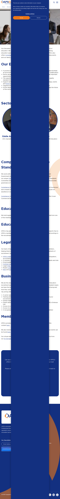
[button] (54, 2)
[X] (50, 495)
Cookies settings (30, 13)
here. (9, 332)
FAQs (8, 266)
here (8, 325)
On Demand (7, 339)
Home (3, 6)
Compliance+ (5, 196)
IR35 (4, 269)
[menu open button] (57, 3)
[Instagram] (53, 495)
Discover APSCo (10, 6)
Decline (38, 17)
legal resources (11, 84)
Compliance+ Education (9, 187)
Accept (21, 17)
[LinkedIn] (57, 495)
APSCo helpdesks (9, 256)
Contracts (10, 268)
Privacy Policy (25, 10)
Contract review (8, 264)
